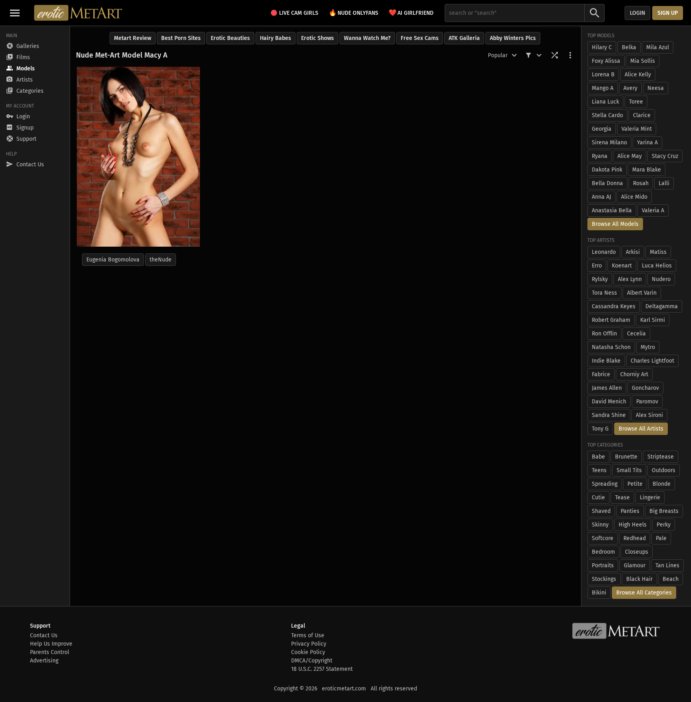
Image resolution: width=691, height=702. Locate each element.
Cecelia (636, 333)
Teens (599, 470)
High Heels (633, 524)
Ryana (599, 156)
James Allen (607, 388)
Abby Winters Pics (513, 38)
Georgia (601, 129)
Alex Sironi (649, 415)
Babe (598, 456)
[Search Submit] (594, 13)
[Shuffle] (554, 55)
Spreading (604, 484)
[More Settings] (570, 55)
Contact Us (44, 635)
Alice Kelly (638, 74)
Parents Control (49, 652)
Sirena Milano (609, 142)
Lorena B (603, 74)
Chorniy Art (634, 374)
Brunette (626, 456)
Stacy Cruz (665, 156)
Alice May (629, 156)
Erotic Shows (317, 38)
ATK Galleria (464, 38)
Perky (664, 524)
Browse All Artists (641, 428)
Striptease (660, 456)
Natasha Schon (611, 347)
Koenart (622, 265)
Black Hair (639, 579)
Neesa (655, 88)
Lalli (664, 183)
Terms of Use (307, 635)
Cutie (598, 497)
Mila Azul (657, 47)
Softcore (602, 538)
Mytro (648, 347)
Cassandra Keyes (613, 306)
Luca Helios (657, 265)
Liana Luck (605, 101)
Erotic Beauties (230, 38)
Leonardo (604, 252)
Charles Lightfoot (652, 360)
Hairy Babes (275, 38)
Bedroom (603, 551)
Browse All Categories (644, 592)
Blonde (662, 484)
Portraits (603, 565)
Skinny (600, 524)
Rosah (641, 183)
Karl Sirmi (652, 320)
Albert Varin (642, 292)
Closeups (636, 551)
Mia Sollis (642, 61)
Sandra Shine (609, 415)
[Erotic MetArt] (79, 12)
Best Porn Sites (181, 38)
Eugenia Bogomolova (113, 259)
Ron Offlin (604, 333)
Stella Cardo (607, 115)
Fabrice (601, 374)
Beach (671, 579)
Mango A (602, 88)
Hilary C (602, 47)
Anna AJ (601, 196)
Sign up (667, 13)
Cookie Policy (308, 652)
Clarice (642, 115)
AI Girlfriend (411, 12)
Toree (636, 101)
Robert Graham (611, 320)
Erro (597, 265)
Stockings (604, 579)
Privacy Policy (308, 643)
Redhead (634, 538)
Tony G (600, 428)
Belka (629, 47)
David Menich (609, 401)
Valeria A (653, 210)
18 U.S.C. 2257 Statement (322, 669)
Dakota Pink (607, 169)
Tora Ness (604, 292)
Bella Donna (607, 183)
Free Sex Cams (420, 38)
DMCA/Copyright (311, 660)
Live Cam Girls (298, 13)
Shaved (601, 511)
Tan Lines (667, 565)
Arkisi (633, 252)
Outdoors (663, 470)
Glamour (634, 565)
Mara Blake (646, 169)
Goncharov (645, 388)
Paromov (647, 401)
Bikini (599, 592)
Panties (630, 511)
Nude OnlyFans (353, 12)
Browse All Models (615, 224)
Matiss (658, 252)
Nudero (661, 279)
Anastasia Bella (612, 210)
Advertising (44, 660)
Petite (635, 484)
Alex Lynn (630, 279)
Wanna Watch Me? (367, 38)
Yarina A (647, 142)
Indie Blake (606, 360)
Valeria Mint (636, 129)
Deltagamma (661, 306)
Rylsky (600, 279)
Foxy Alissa (606, 61)
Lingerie (650, 497)
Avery (630, 88)
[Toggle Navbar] (15, 13)
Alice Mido (634, 196)
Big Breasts (664, 511)
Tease (622, 497)
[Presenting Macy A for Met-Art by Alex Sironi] (138, 156)
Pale (661, 538)
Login (637, 13)
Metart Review (132, 38)
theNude (161, 259)
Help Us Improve (51, 643)
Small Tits (629, 470)
